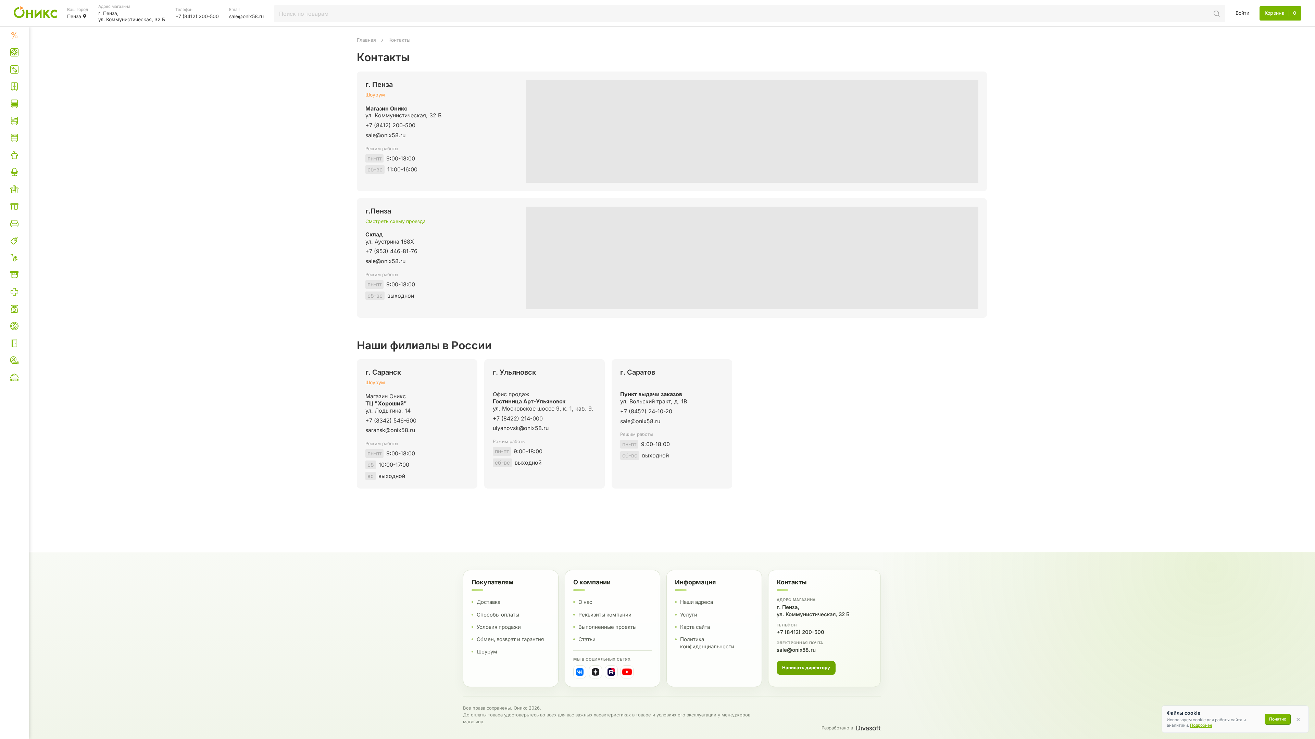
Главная (366, 40)
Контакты (399, 40)
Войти (1242, 13)
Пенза (74, 16)
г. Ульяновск (514, 372)
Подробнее (1201, 725)
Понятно (1277, 719)
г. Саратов (637, 372)
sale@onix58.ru (796, 650)
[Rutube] (611, 671)
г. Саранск (383, 372)
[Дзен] (595, 671)
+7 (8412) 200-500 (800, 632)
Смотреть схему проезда (395, 221)
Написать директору (806, 667)
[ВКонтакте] (579, 671)
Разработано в (837, 727)
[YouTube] (627, 671)
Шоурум (375, 95)
